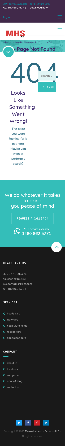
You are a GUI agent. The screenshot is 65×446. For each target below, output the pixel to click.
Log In (6, 17)
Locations (12, 369)
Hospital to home (17, 326)
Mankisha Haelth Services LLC (42, 431)
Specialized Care (16, 338)
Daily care (12, 320)
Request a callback (32, 218)
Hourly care (13, 313)
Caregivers (13, 375)
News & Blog (14, 381)
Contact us (13, 387)
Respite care (14, 332)
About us (12, 363)
